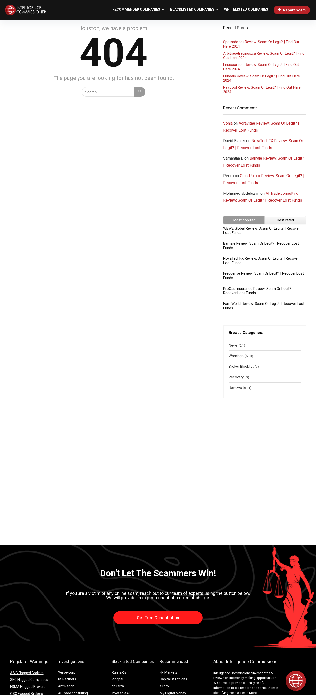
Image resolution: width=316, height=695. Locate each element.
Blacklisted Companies (192, 9)
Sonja (228, 123)
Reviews (235, 388)
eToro (164, 686)
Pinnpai (117, 679)
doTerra (118, 686)
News (233, 345)
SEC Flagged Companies (29, 680)
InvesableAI (121, 693)
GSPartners (67, 679)
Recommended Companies (136, 9)
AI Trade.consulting (73, 693)
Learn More (248, 693)
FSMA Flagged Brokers (27, 687)
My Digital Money (173, 693)
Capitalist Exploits (173, 679)
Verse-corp (66, 672)
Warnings (236, 356)
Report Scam (294, 10)
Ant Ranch (66, 686)
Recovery (236, 377)
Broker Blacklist (241, 366)
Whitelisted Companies (246, 9)
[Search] (139, 92)
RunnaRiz (119, 672)
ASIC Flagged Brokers (27, 673)
